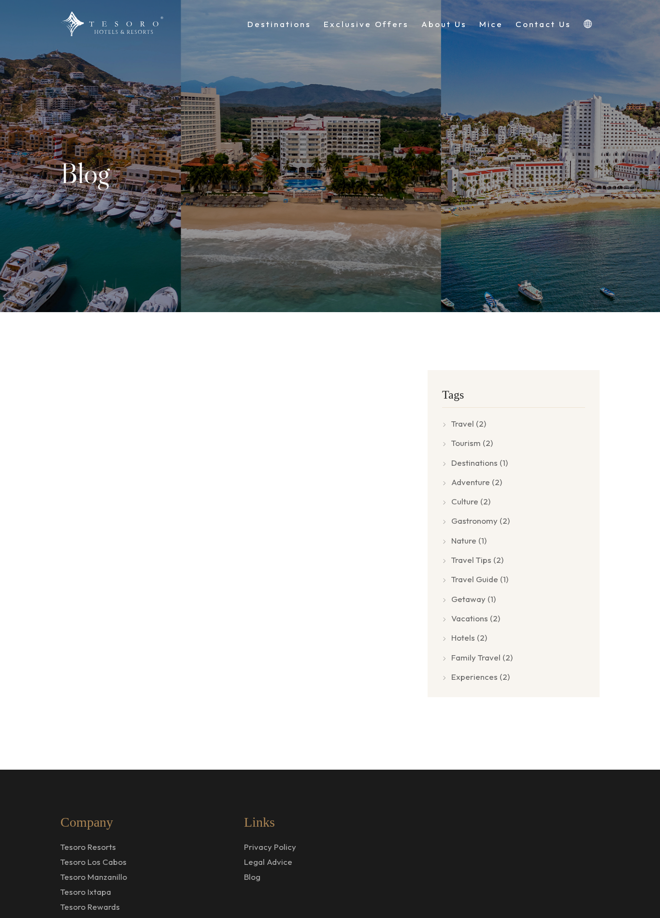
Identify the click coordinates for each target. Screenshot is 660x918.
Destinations (279, 24)
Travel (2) (468, 423)
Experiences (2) (480, 677)
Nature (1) (469, 540)
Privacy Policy (270, 847)
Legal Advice (268, 862)
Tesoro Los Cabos (93, 862)
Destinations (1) (479, 463)
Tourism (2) (472, 443)
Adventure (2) (476, 482)
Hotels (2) (469, 637)
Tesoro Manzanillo (93, 877)
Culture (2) (470, 501)
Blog (252, 877)
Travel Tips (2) (477, 560)
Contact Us (543, 24)
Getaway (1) (473, 599)
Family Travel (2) (482, 657)
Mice (491, 24)
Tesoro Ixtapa (85, 892)
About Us (444, 24)
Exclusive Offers (366, 24)
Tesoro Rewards (90, 907)
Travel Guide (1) (479, 579)
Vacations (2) (475, 618)
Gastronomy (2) (480, 521)
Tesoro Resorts (88, 847)
